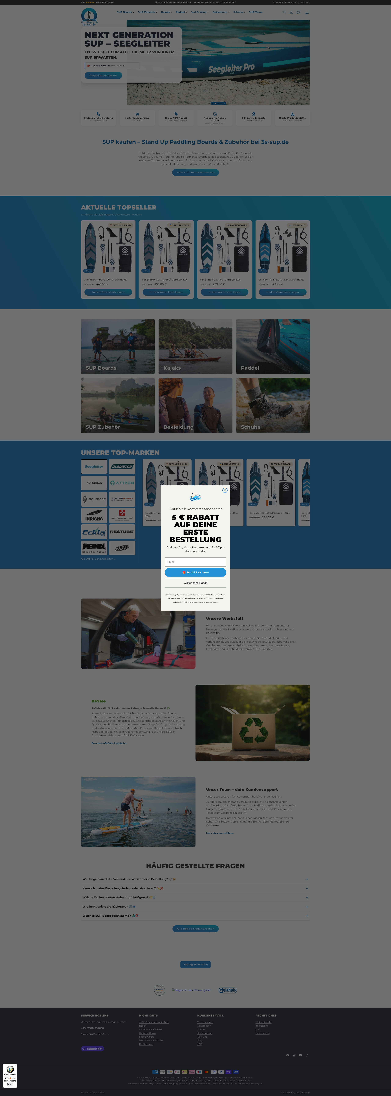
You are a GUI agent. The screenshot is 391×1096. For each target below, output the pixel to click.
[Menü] (15, 1066)
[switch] (10, 1084)
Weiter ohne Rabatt (195, 582)
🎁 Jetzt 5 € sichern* (195, 572)
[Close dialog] (225, 490)
